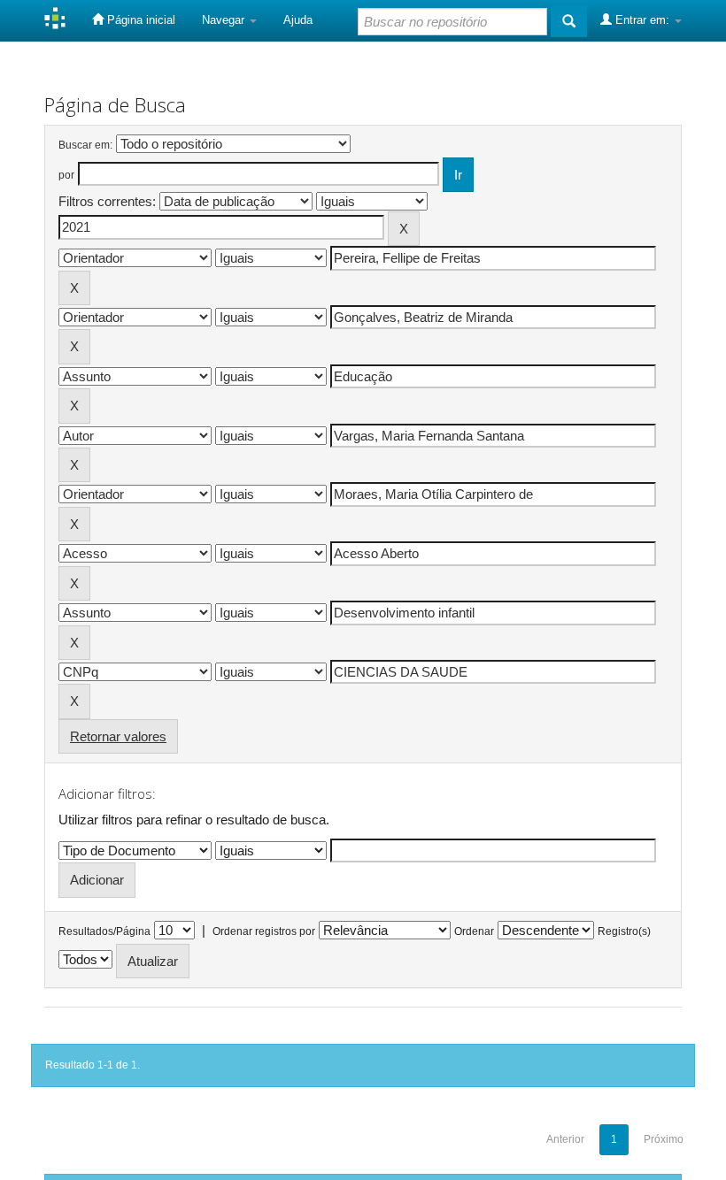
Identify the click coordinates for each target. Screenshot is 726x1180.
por (66, 175)
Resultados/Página (104, 931)
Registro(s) (624, 931)
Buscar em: (85, 145)
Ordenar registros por (263, 931)
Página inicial (139, 20)
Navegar (225, 20)
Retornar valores (118, 736)
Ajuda (298, 20)
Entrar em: (642, 20)
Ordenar (474, 931)
